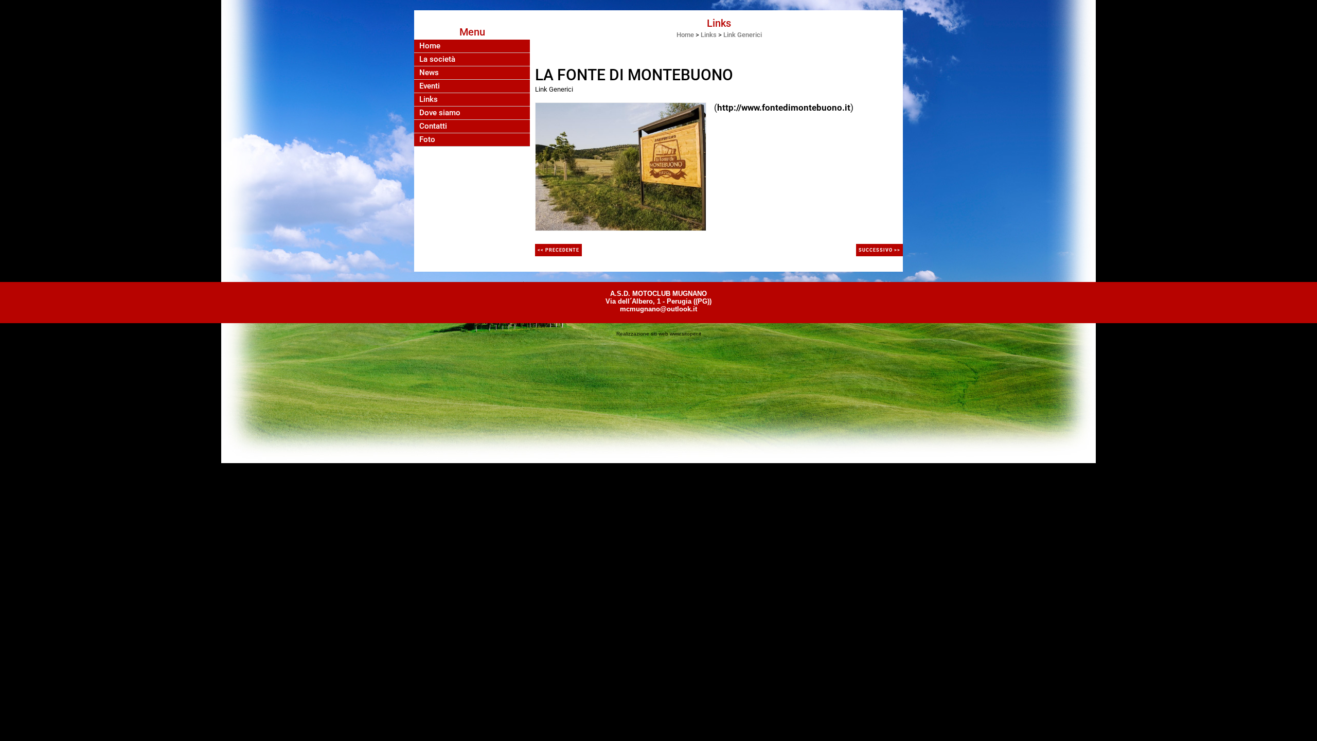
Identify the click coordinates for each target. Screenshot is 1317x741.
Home (429, 46)
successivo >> (879, 250)
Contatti (433, 126)
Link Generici (742, 35)
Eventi (429, 86)
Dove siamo (439, 113)
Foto (427, 140)
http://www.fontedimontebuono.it (783, 107)
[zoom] (621, 166)
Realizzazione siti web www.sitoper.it (658, 334)
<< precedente (558, 250)
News (429, 73)
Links (428, 99)
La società (437, 59)
